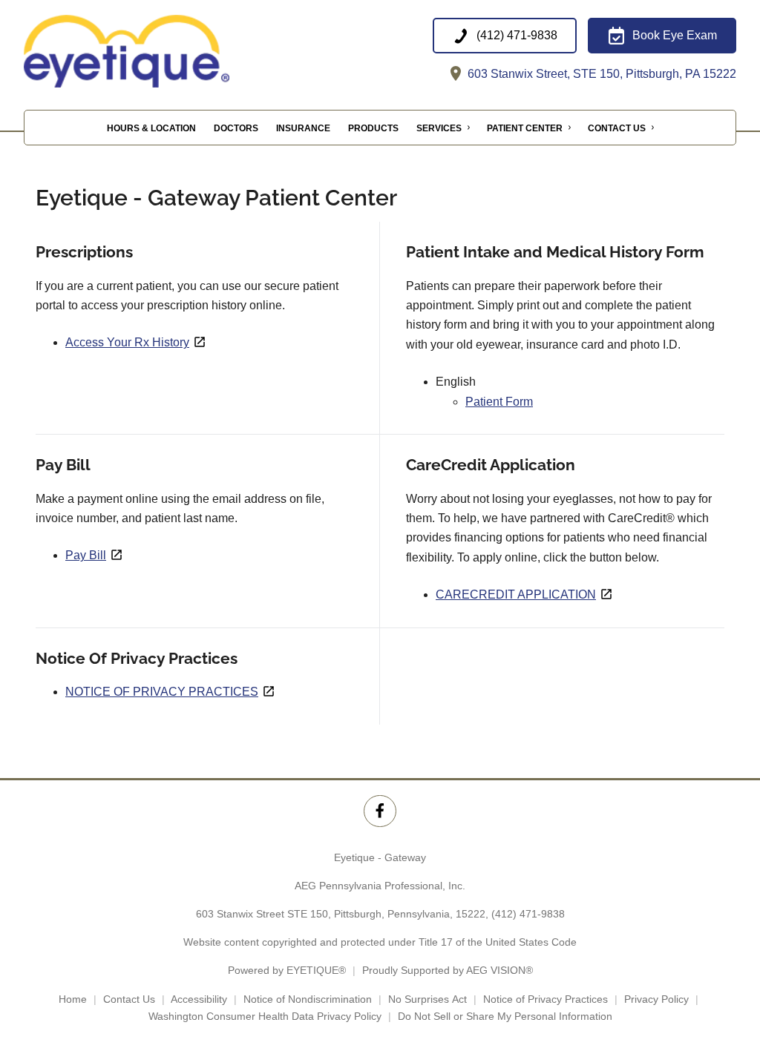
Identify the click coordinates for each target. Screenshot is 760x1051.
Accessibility (199, 999)
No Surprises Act (427, 999)
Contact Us (617, 128)
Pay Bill (85, 555)
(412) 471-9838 (528, 914)
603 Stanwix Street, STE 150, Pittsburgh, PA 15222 (600, 73)
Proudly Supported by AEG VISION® (447, 970)
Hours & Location (151, 128)
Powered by (287, 970)
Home (73, 999)
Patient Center (525, 128)
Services (439, 128)
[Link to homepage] (161, 51)
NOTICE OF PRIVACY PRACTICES (161, 691)
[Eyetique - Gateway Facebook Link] (380, 811)
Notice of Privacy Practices (545, 999)
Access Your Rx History (127, 342)
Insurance (303, 128)
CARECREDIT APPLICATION (516, 594)
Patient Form (499, 401)
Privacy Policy (656, 999)
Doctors (236, 128)
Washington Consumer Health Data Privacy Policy (264, 1016)
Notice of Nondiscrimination (307, 999)
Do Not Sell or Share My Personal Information (505, 1016)
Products (373, 128)
